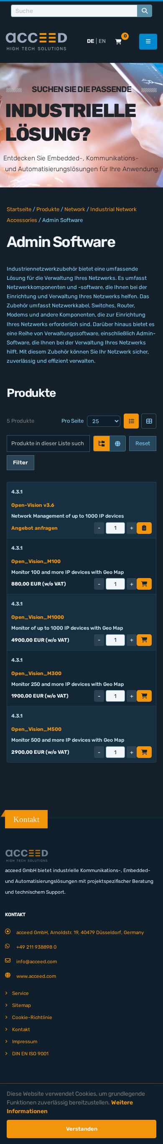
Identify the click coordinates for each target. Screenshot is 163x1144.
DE (90, 41)
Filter (20, 462)
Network (74, 209)
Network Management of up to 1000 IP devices (67, 516)
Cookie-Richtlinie (32, 1017)
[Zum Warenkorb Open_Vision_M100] (144, 584)
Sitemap (21, 1005)
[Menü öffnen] (148, 42)
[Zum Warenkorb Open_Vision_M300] (144, 696)
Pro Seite (72, 421)
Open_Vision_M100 (36, 561)
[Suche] (144, 11)
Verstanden (81, 1129)
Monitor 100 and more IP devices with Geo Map (67, 572)
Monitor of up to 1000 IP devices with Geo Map (67, 628)
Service (20, 993)
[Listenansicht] (131, 421)
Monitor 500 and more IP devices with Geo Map (67, 740)
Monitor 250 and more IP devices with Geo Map (67, 684)
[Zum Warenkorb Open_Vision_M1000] (144, 640)
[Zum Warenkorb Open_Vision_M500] (144, 752)
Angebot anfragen (34, 528)
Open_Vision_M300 (36, 673)
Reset (142, 443)
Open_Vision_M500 (36, 729)
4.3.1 (17, 492)
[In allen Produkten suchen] (117, 443)
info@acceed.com (36, 962)
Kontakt (21, 1029)
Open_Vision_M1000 (37, 617)
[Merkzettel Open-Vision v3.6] (144, 528)
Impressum (24, 1041)
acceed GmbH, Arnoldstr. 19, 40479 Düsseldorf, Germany (80, 932)
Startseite (19, 209)
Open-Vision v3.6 (32, 505)
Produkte (47, 209)
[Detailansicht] (148, 421)
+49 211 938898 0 (36, 947)
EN (102, 41)
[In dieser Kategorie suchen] (102, 443)
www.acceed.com (36, 976)
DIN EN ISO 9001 (30, 1054)
